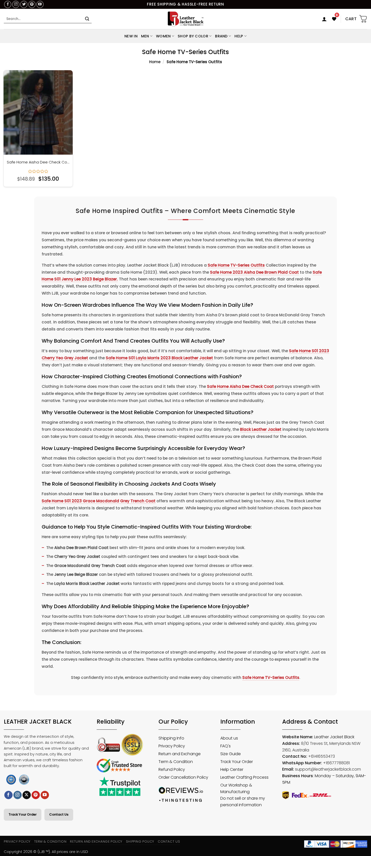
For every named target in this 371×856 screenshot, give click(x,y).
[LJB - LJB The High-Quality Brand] (185, 19)
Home (155, 61)
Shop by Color (193, 36)
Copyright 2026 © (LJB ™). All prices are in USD (46, 851)
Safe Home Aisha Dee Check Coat (38, 162)
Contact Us (58, 814)
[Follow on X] (26, 795)
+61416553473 (321, 756)
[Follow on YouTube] (40, 4)
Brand (221, 36)
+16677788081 (336, 763)
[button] (324, 19)
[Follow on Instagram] (15, 4)
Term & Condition (50, 841)
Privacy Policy (17, 841)
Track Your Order (23, 814)
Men (145, 36)
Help (238, 36)
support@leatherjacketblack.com (328, 769)
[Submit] (87, 19)
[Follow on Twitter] (24, 4)
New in (131, 36)
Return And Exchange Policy (96, 841)
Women (163, 36)
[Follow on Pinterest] (32, 4)
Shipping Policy (140, 841)
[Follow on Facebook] (7, 4)
